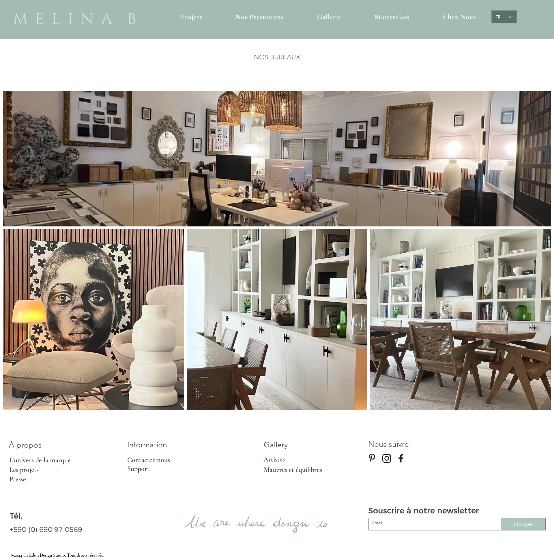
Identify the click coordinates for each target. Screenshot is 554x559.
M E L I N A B (74, 19)
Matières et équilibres (293, 470)
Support (138, 469)
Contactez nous (148, 460)
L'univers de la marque (40, 460)
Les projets (24, 470)
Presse (17, 479)
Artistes (274, 459)
